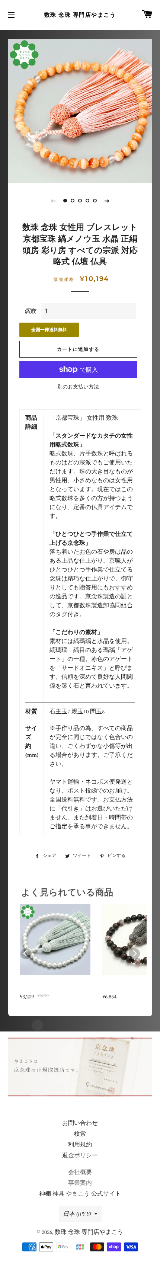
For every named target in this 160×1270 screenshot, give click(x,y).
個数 (30, 311)
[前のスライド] (53, 200)
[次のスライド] (107, 200)
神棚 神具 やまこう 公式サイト (80, 1193)
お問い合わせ (80, 1123)
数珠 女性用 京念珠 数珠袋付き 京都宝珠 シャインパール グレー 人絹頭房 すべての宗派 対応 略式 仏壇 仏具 (55, 987)
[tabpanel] (80, 111)
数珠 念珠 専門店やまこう (80, 15)
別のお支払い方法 (78, 387)
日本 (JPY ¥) (77, 1213)
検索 (80, 1133)
